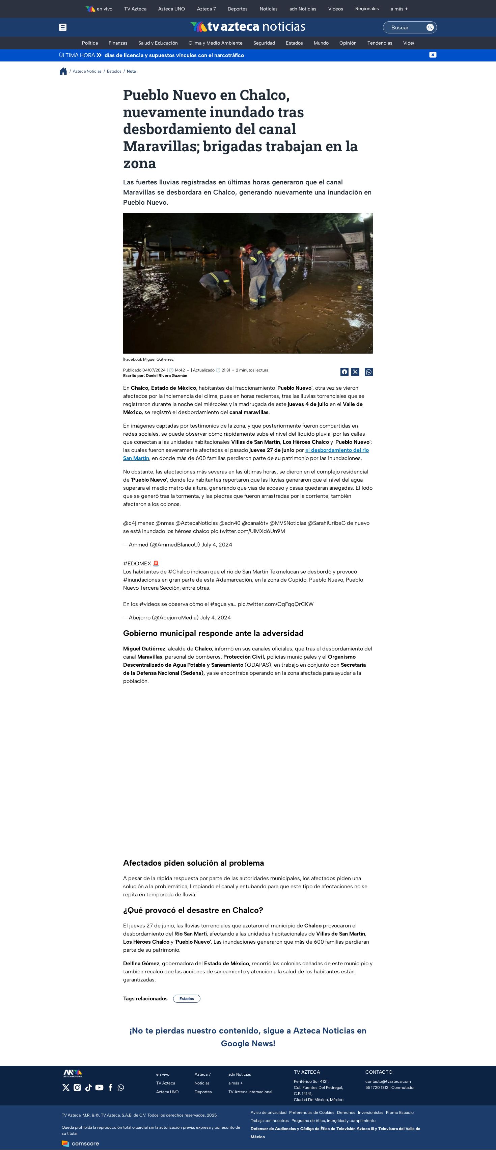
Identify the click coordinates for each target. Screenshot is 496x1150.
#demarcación (234, 580)
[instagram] (77, 1090)
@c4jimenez (138, 523)
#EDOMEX (137, 563)
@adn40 (230, 523)
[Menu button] (86, 27)
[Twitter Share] (355, 372)
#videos (149, 604)
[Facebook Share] (344, 372)
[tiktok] (88, 1090)
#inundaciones (141, 580)
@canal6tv (255, 523)
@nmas (165, 523)
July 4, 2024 (216, 544)
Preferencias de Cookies (311, 1112)
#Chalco (179, 571)
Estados (187, 998)
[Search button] (430, 27)
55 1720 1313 (376, 1087)
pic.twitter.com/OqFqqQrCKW (276, 604)
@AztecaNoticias (196, 523)
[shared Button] (369, 372)
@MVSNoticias (288, 523)
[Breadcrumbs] (66, 71)
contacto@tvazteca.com (388, 1081)
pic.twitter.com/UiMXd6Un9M (248, 531)
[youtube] (99, 1090)
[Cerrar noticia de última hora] (433, 55)
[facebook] (110, 1090)
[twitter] (66, 1090)
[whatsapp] (120, 1089)
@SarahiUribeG (327, 523)
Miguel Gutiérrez (158, 359)
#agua (218, 604)
